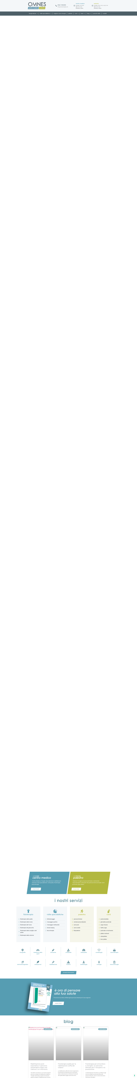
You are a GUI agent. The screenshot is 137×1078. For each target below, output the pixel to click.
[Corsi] (108, 911)
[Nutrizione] (53, 950)
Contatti (105, 13)
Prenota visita (96, 13)
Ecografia (22, 952)
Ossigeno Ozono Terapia (60, 13)
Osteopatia (84, 952)
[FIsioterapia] (28, 911)
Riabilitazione (53, 964)
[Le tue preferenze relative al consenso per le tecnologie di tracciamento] (134, 1075)
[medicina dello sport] (38, 950)
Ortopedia (68, 952)
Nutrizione (53, 952)
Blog (88, 13)
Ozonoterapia (114, 952)
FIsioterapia (28, 914)
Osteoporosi (37, 964)
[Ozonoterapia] (114, 950)
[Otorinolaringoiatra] (22, 962)
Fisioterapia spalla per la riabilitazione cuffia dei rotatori (67, 1065)
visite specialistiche (55, 914)
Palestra (70, 13)
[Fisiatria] (68, 962)
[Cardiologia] (99, 950)
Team (82, 13)
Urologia (99, 964)
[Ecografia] (22, 950)
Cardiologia (99, 952)
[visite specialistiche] (55, 911)
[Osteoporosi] (38, 962)
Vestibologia (83, 964)
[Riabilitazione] (53, 962)
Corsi (76, 13)
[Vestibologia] (83, 962)
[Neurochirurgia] (114, 962)
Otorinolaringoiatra (22, 964)
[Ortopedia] (68, 950)
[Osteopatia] (83, 950)
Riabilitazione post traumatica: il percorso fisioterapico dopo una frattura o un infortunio (39, 1066)
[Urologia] (99, 962)
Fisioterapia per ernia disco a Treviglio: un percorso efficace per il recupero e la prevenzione (95, 1066)
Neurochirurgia (114, 964)
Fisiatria (68, 964)
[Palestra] (82, 911)
